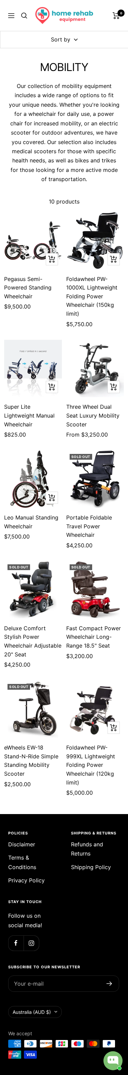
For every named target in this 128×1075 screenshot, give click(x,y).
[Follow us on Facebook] (16, 943)
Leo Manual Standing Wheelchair (31, 522)
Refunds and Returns (87, 849)
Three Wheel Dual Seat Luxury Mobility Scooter (92, 415)
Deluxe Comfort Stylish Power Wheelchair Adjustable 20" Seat (32, 641)
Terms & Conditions (22, 862)
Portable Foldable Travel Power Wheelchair (89, 526)
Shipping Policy (91, 867)
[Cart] (116, 15)
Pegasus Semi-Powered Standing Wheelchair (28, 288)
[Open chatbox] (113, 1060)
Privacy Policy (26, 880)
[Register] (109, 983)
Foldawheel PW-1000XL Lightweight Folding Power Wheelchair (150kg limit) (91, 296)
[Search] (24, 16)
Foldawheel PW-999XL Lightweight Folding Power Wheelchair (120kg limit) (90, 765)
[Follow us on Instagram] (31, 943)
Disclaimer (21, 844)
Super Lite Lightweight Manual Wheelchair (29, 415)
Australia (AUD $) (32, 1012)
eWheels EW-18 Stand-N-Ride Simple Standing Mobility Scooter (31, 760)
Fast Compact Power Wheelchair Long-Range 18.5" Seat (93, 637)
